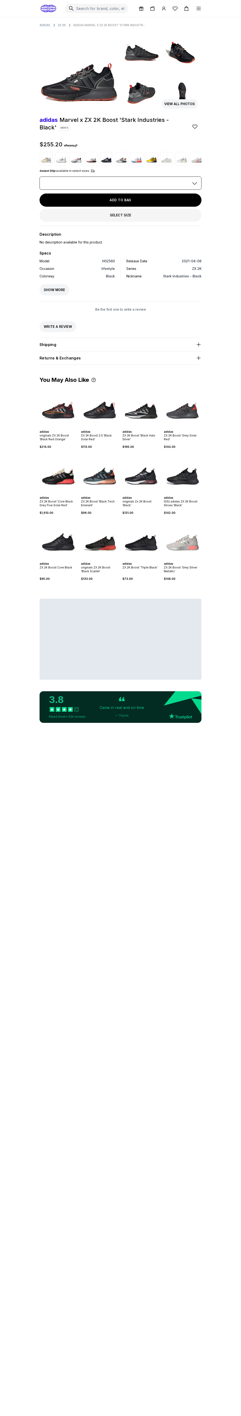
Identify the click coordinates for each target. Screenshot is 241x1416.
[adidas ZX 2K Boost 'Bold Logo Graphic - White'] (91, 158)
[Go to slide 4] (58, 427)
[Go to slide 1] (52, 427)
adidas (45, 25)
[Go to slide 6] (62, 427)
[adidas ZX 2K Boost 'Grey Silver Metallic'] (182, 538)
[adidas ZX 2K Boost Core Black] (58, 538)
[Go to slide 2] (54, 427)
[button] (93, 380)
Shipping (48, 344)
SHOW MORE (54, 290)
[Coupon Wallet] (152, 8)
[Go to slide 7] (188, 427)
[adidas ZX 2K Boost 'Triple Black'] (141, 538)
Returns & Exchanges (60, 358)
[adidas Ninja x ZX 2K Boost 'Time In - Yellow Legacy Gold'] (151, 158)
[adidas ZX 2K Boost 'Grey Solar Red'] (182, 406)
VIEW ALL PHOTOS (179, 104)
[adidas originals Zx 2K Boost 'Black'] (141, 472)
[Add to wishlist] (195, 126)
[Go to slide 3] (56, 427)
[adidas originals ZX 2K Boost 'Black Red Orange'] (58, 406)
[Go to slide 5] (60, 427)
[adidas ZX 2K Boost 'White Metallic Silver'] (196, 158)
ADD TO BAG (120, 200)
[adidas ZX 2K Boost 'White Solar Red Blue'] (136, 158)
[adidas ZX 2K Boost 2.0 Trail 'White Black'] (61, 158)
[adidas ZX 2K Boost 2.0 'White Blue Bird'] (181, 158)
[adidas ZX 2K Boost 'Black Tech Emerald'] (100, 472)
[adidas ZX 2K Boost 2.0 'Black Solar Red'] (100, 406)
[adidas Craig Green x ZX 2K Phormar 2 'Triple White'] (166, 158)
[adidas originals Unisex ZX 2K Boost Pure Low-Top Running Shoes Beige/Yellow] (46, 158)
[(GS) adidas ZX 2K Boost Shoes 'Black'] (182, 472)
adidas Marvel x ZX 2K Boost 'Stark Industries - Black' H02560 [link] (109, 25)
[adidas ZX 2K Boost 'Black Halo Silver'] (141, 406)
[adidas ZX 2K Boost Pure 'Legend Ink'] (106, 158)
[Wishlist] (175, 8)
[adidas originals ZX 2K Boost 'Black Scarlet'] (100, 538)
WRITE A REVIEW (58, 327)
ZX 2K (62, 25)
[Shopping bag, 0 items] (186, 8)
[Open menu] (198, 8)
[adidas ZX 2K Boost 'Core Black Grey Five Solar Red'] (58, 472)
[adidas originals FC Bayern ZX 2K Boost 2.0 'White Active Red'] (76, 158)
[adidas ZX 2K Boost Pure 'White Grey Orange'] (121, 158)
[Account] (164, 8)
